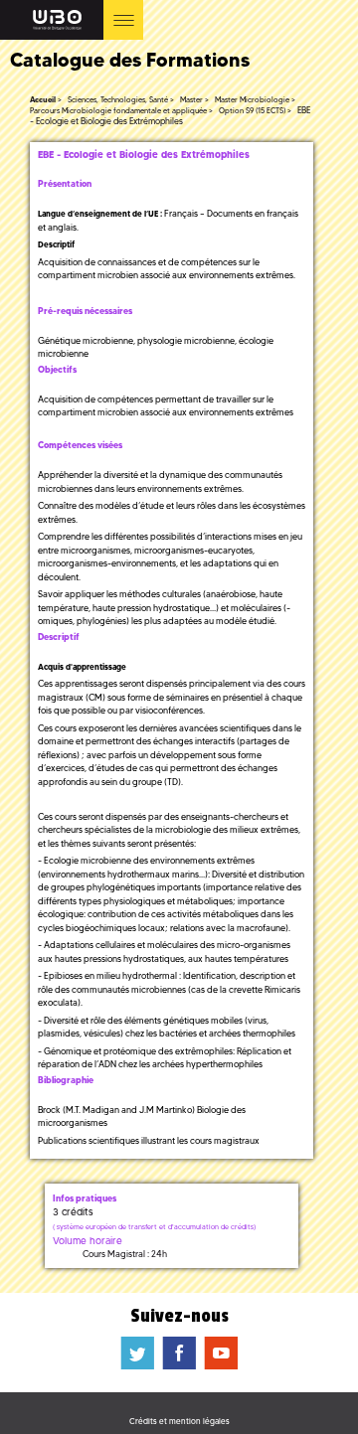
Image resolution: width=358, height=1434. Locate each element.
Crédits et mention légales (179, 1421)
